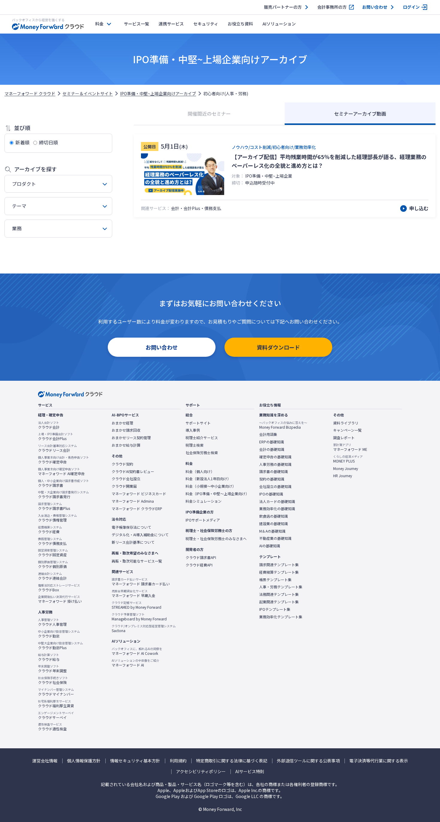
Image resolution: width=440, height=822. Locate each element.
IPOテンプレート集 (274, 609)
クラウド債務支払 (52, 541)
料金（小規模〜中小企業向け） (211, 486)
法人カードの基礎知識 (277, 501)
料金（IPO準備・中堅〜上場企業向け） (217, 493)
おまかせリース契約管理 (131, 437)
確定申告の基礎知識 (275, 456)
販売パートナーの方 (283, 7)
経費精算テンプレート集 (279, 572)
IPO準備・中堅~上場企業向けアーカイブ (158, 93)
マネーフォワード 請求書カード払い (141, 581)
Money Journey (345, 468)
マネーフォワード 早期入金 (133, 593)
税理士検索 (195, 445)
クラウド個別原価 (53, 564)
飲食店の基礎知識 (273, 516)
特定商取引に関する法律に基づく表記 (231, 761)
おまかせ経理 (122, 423)
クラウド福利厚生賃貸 (56, 703)
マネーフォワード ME (350, 447)
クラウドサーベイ (56, 715)
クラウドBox (59, 587)
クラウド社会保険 (53, 680)
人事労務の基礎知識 (275, 464)
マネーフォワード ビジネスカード (139, 493)
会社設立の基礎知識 (275, 486)
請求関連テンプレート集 (279, 564)
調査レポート (344, 437)
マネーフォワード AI (135, 662)
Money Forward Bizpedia (283, 425)
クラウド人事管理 (52, 622)
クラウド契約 (122, 464)
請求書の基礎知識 (273, 471)
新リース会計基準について (133, 542)
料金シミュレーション (203, 501)
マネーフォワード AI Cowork (137, 651)
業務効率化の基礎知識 (277, 508)
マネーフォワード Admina (133, 501)
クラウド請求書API (201, 557)
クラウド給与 (49, 657)
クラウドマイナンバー (56, 691)
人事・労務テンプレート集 (280, 586)
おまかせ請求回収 (126, 430)
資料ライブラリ (345, 423)
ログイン (411, 7)
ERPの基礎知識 (271, 441)
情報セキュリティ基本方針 (135, 761)
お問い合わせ (374, 7)
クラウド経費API (199, 565)
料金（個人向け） (200, 471)
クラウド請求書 (63, 483)
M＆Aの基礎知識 (272, 531)
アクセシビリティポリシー (201, 771)
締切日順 (48, 142)
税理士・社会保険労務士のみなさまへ (216, 538)
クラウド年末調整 (52, 668)
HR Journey (342, 475)
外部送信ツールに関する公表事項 (308, 761)
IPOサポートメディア (203, 520)
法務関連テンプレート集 (279, 594)
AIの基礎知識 (269, 545)
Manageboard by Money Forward (139, 616)
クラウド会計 (49, 425)
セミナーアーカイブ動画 (360, 113)
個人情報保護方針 (84, 761)
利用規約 (178, 761)
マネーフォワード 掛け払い (60, 599)
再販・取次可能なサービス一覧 (137, 561)
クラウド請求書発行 (63, 494)
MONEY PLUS (348, 458)
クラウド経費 (50, 529)
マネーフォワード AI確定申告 (61, 471)
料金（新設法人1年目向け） (208, 478)
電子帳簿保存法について (131, 527)
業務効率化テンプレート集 (280, 616)
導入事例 (193, 430)
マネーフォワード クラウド (29, 93)
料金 (99, 24)
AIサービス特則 (249, 771)
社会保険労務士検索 (202, 452)
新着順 (22, 142)
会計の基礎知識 (271, 449)
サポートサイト (198, 423)
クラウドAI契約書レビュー (133, 471)
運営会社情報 (44, 761)
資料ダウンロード (278, 347)
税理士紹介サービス (202, 437)
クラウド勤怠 (59, 633)
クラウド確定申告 (63, 459)
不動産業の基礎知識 (275, 538)
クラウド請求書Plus (54, 506)
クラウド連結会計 (52, 576)
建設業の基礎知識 (273, 523)
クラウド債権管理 (57, 517)
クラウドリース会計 (57, 448)
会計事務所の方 (332, 7)
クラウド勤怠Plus (60, 645)
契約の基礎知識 (271, 479)
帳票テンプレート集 (275, 579)
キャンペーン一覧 (347, 430)
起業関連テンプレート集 (279, 601)
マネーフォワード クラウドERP (137, 508)
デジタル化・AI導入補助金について (140, 534)
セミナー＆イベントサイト (88, 93)
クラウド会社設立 (126, 478)
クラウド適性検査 (52, 726)
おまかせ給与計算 (126, 445)
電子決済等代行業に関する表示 (378, 761)
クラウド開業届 (124, 486)
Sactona (144, 628)
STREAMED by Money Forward (136, 605)
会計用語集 (268, 434)
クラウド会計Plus (55, 436)
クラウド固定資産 (53, 552)
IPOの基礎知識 (271, 494)
